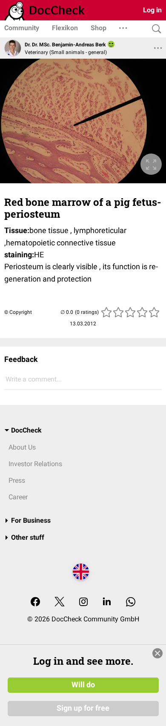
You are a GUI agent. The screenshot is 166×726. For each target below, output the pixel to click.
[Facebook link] (35, 602)
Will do (83, 684)
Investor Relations (35, 464)
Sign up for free (83, 708)
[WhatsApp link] (130, 602)
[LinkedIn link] (107, 602)
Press (17, 480)
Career (18, 497)
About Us (22, 447)
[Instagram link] (83, 602)
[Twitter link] (59, 602)
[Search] (154, 29)
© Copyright (18, 312)
